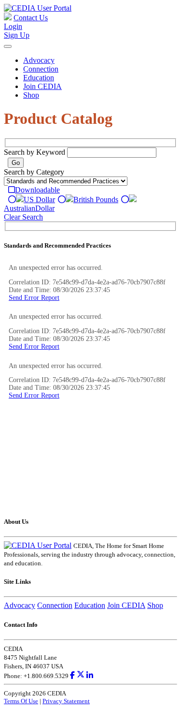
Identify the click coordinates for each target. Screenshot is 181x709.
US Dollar (39, 199)
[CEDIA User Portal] (37, 8)
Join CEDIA (42, 86)
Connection (40, 69)
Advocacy (39, 60)
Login (13, 26)
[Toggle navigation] (8, 46)
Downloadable (37, 190)
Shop (31, 95)
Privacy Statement (66, 701)
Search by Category (34, 172)
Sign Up (16, 35)
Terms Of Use (21, 701)
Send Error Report (34, 297)
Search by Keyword (34, 152)
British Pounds (95, 199)
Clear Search (23, 217)
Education (38, 78)
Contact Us (31, 18)
